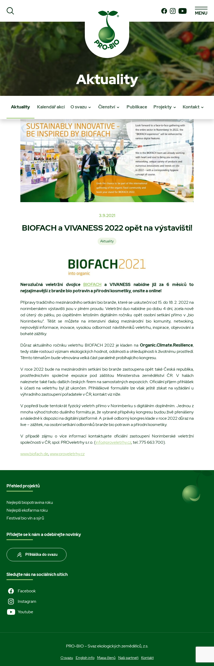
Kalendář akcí (51, 107)
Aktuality (20, 107)
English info (85, 657)
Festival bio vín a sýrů (25, 518)
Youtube (25, 612)
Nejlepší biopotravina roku (30, 502)
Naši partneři (128, 657)
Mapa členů (106, 657)
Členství (106, 107)
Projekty (162, 107)
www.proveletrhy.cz (67, 454)
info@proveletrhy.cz (113, 442)
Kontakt (191, 107)
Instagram (27, 601)
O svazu (78, 107)
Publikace (137, 107)
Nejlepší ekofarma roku (27, 510)
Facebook (27, 591)
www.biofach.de (34, 454)
